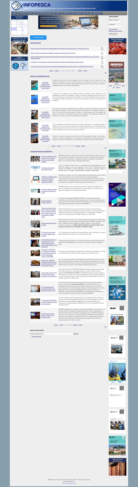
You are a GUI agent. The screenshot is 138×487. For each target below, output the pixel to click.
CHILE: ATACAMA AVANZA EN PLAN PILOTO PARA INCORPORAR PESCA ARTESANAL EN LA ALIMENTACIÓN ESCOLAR (62, 66)
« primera (51, 70)
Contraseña (112, 24)
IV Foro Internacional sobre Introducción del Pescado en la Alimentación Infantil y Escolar (48, 288)
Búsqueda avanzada (36, 336)
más (106, 72)
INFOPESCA (37, 4)
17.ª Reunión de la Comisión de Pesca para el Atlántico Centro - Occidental (48, 234)
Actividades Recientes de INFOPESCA (41, 151)
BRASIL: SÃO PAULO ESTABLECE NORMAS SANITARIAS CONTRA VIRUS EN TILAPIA (53, 53)
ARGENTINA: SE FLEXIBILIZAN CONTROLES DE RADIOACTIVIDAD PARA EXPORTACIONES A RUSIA (57, 62)
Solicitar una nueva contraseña (115, 31)
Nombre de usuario (114, 20)
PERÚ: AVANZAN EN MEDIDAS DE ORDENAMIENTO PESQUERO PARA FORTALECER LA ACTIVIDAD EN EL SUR (60, 48)
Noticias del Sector (35, 43)
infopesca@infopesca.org (70, 483)
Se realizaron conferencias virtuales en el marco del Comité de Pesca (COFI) (49, 191)
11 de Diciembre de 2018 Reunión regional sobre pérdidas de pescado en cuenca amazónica (49, 302)
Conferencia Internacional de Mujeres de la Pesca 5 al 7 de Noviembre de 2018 (47, 315)
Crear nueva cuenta (113, 29)
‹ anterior (57, 70)
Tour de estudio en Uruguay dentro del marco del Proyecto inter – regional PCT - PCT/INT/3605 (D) (49, 274)
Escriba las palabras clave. (37, 333)
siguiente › (80, 70)
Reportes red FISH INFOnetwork (39, 76)
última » (85, 70)
